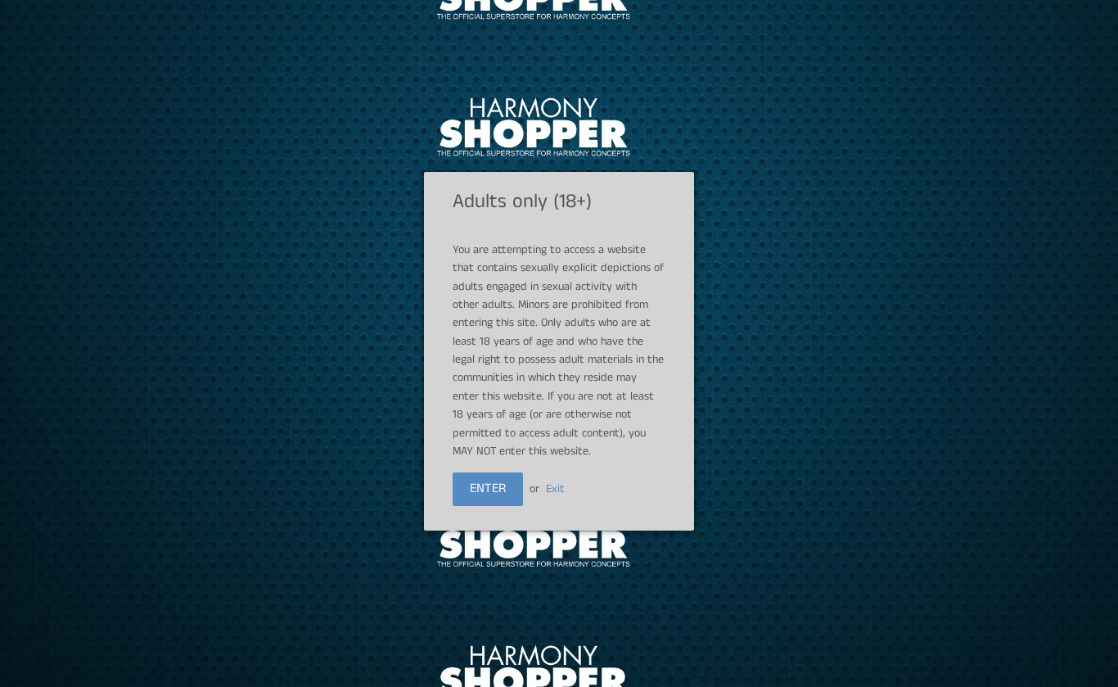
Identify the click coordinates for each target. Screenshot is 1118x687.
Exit (555, 489)
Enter (488, 488)
